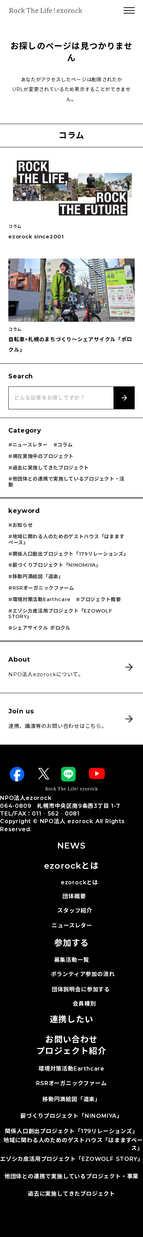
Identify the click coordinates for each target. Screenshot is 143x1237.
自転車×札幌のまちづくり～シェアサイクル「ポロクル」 (70, 344)
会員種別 (84, 1003)
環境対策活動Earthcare (71, 1068)
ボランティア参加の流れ (83, 974)
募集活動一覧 (71, 960)
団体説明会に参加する (81, 989)
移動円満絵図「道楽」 (71, 1099)
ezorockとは (79, 882)
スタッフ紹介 (74, 910)
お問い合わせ (71, 1039)
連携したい (71, 1019)
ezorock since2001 (36, 236)
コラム (15, 226)
